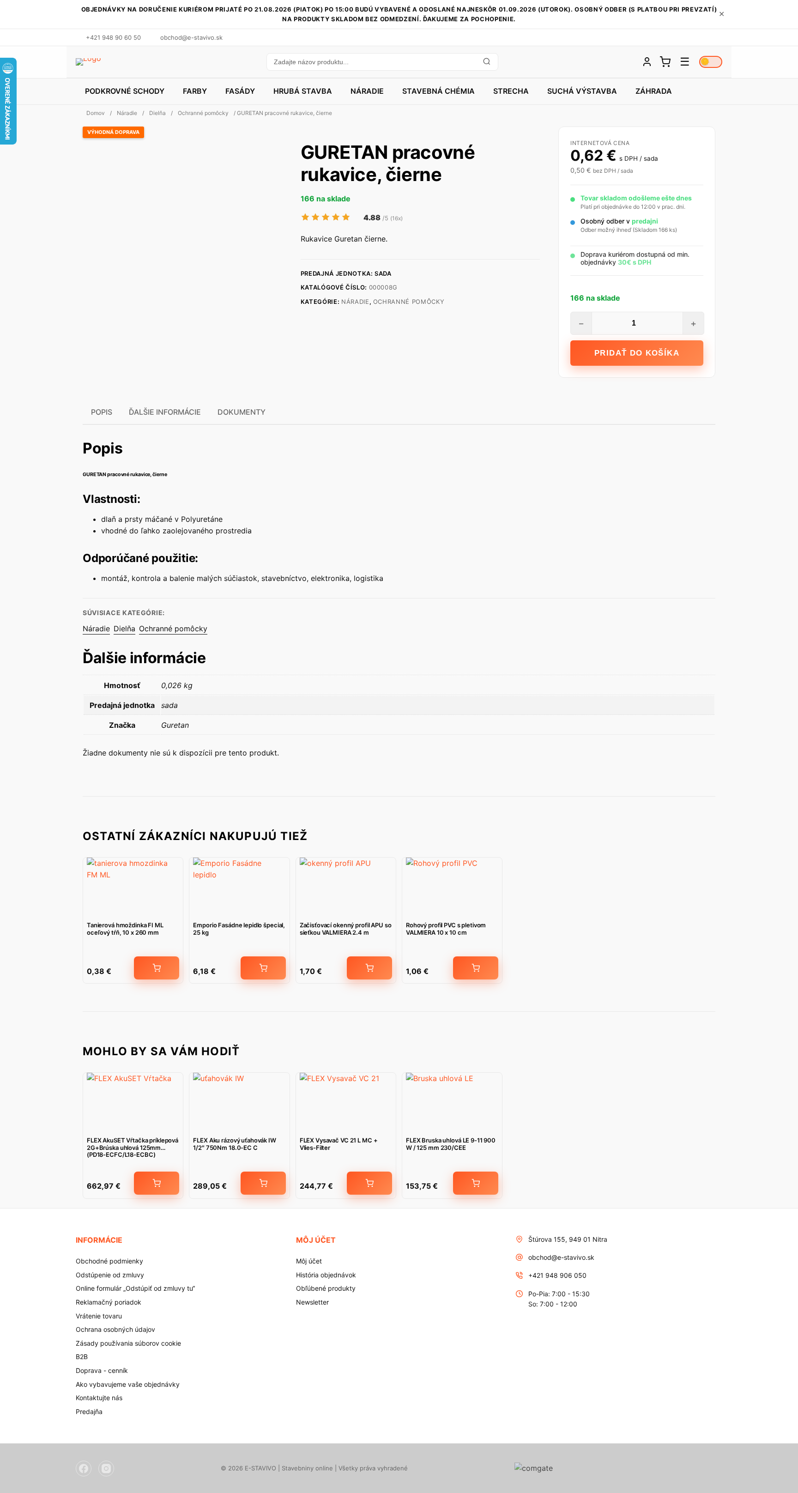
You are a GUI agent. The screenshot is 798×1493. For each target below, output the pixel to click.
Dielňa (157, 112)
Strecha (511, 91)
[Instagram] (106, 1468)
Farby (195, 91)
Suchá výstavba (582, 91)
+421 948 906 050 (557, 1275)
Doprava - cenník (102, 1370)
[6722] (156, 1183)
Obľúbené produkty (326, 1288)
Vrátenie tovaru (99, 1316)
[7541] (156, 967)
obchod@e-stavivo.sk (561, 1257)
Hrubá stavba (302, 91)
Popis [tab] (101, 412)
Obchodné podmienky (109, 1261)
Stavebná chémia (438, 91)
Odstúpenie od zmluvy (110, 1275)
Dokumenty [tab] (242, 412)
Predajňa (89, 1411)
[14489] (263, 967)
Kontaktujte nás (99, 1398)
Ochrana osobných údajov (115, 1329)
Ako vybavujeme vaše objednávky (128, 1384)
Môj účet (309, 1261)
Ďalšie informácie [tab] (165, 412)
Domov (95, 112)
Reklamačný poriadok (108, 1302)
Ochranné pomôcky (203, 112)
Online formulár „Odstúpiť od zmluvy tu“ (135, 1288)
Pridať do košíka (636, 353)
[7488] (369, 967)
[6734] (263, 1183)
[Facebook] (83, 1468)
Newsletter (312, 1302)
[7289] (475, 967)
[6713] (369, 1183)
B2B (82, 1356)
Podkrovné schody (124, 91)
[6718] (475, 1183)
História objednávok (326, 1275)
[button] (381, 62)
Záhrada (653, 91)
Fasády (240, 91)
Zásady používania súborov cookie (128, 1343)
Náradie (367, 91)
